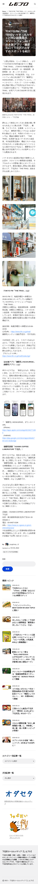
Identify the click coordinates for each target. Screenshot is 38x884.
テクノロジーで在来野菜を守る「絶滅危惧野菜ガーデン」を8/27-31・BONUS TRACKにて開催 (23, 675)
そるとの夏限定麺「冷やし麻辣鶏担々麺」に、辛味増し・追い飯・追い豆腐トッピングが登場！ (23, 727)
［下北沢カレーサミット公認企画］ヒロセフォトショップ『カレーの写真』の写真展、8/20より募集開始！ (23, 638)
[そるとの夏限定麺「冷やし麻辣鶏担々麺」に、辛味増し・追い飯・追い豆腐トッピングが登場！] (6, 724)
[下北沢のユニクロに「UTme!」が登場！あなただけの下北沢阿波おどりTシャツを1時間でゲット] (6, 589)
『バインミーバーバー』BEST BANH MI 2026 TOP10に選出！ (23, 607)
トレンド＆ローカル (16, 835)
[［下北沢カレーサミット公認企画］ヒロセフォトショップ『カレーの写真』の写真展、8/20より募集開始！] (6, 636)
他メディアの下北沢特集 (11, 552)
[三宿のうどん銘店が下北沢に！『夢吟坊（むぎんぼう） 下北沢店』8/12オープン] (6, 709)
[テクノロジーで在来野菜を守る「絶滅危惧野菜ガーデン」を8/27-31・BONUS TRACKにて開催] (6, 672)
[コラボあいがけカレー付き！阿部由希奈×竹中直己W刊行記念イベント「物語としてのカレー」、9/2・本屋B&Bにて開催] (6, 689)
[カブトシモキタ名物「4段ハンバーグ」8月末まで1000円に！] (6, 741)
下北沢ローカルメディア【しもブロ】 (17, 851)
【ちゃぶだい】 (14, 838)
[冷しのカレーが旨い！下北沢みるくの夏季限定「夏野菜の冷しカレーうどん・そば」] (6, 620)
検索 (3, 559)
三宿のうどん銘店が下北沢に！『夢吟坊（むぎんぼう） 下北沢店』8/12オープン (23, 711)
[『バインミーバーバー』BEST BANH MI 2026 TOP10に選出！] (6, 606)
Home (4, 11)
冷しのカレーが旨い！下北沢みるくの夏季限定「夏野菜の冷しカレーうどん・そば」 (23, 622)
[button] (3, 4)
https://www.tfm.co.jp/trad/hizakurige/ (16, 356)
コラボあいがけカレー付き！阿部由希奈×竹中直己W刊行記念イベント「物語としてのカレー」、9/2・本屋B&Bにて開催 (23, 694)
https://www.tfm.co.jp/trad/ (21, 332)
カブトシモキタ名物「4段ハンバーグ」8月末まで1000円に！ (23, 742)
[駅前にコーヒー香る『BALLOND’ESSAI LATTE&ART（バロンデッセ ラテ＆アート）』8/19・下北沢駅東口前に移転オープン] (6, 652)
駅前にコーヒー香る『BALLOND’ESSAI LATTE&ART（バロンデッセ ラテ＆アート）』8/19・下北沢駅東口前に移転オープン (23, 657)
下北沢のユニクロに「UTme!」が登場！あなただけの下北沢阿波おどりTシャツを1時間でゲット (23, 592)
